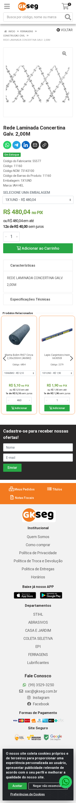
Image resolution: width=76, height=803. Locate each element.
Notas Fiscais (24, 498)
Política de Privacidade (38, 553)
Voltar (66, 30)
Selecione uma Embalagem (26, 193)
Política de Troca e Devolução (38, 561)
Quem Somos (38, 537)
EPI (38, 646)
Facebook (40, 704)
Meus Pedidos (24, 489)
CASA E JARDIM (38, 630)
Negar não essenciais (48, 786)
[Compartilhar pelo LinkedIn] (26, 145)
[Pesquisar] (68, 17)
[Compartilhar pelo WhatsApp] (7, 145)
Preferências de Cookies (27, 794)
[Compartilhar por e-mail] (35, 145)
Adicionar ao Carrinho (40, 248)
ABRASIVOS (38, 622)
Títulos (57, 489)
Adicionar (20, 408)
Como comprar (38, 545)
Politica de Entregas (38, 569)
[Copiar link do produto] (44, 145)
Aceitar (17, 786)
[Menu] (7, 6)
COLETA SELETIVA (38, 638)
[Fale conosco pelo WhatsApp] (65, 781)
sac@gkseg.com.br (40, 691)
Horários (38, 577)
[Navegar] (4, 358)
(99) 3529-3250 (40, 685)
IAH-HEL (18, 185)
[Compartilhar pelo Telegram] (16, 145)
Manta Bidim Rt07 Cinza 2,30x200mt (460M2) (19, 356)
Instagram (40, 698)
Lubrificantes (38, 663)
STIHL (38, 614)
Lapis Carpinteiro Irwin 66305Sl (57, 356)
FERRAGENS (38, 655)
